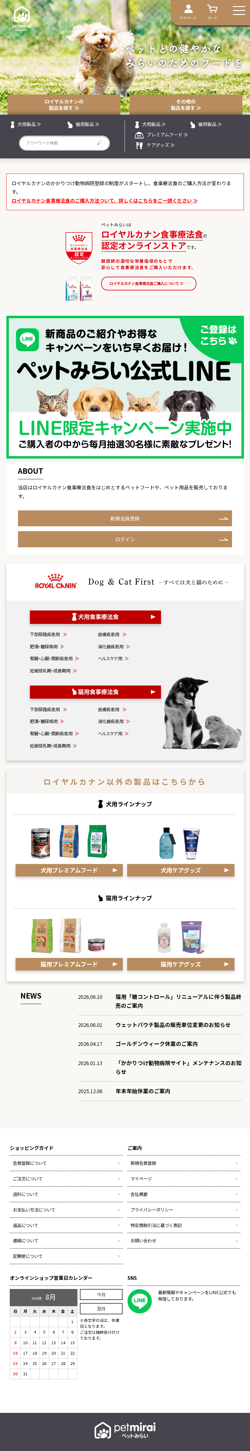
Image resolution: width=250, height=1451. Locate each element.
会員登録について (30, 1163)
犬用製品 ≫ (29, 124)
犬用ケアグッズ (181, 870)
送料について (25, 1194)
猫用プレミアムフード (69, 964)
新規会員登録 (125, 518)
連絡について (25, 1240)
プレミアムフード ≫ (167, 134)
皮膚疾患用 (112, 634)
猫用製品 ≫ (87, 124)
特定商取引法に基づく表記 (156, 1225)
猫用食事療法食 (98, 691)
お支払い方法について (34, 1209)
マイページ (141, 1178)
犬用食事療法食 (98, 616)
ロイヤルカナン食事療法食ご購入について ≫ (146, 283)
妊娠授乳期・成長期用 (53, 670)
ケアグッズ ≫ (161, 145)
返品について (25, 1225)
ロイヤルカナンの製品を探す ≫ (64, 104)
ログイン (125, 539)
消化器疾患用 (114, 646)
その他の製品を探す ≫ (186, 104)
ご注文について (28, 1178)
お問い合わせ (143, 1240)
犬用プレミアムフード (69, 870)
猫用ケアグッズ (181, 964)
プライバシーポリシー (151, 1209)
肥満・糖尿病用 (47, 646)
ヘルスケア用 (113, 658)
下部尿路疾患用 (48, 634)
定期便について (28, 1256)
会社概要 (139, 1194)
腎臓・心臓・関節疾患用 (54, 658)
